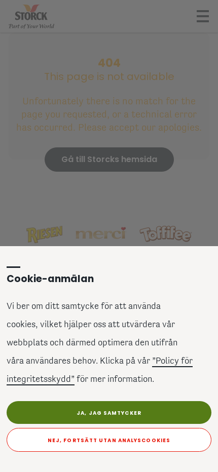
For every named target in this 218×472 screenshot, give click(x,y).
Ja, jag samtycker (109, 413)
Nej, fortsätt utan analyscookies (109, 440)
